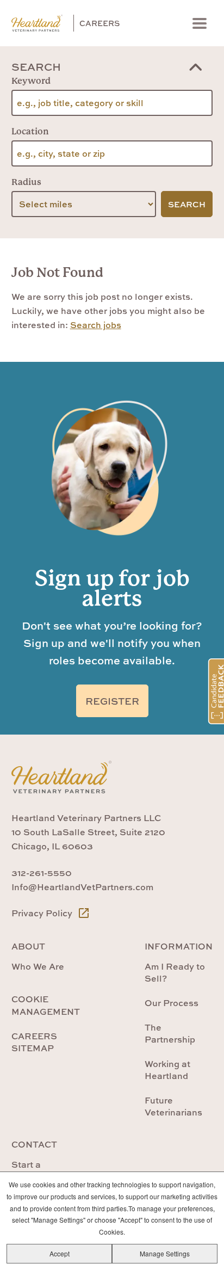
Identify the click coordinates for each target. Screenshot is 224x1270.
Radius (26, 182)
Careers (99, 23)
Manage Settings (165, 1253)
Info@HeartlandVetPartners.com (82, 887)
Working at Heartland (167, 1070)
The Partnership (170, 1033)
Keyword (31, 81)
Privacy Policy (42, 913)
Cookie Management (45, 1005)
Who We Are (37, 966)
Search (36, 66)
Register (112, 701)
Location (30, 131)
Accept (59, 1253)
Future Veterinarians (173, 1106)
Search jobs (95, 325)
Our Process (171, 1003)
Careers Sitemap (34, 1042)
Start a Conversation (40, 1170)
